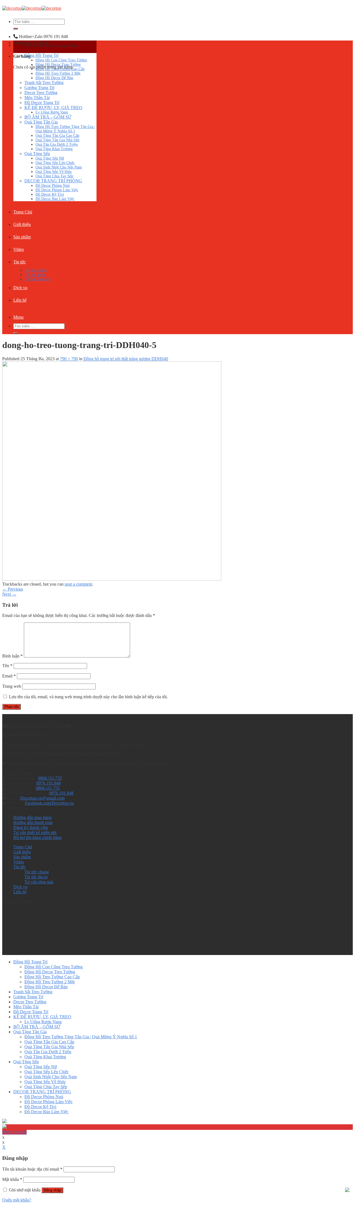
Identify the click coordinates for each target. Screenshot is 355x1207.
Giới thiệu (22, 224)
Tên (7, 665)
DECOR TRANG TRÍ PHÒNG (53, 180)
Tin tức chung (35, 270)
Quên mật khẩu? (16, 1200)
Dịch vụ (20, 287)
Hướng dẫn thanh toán (33, 822)
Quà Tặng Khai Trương (54, 149)
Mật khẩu (12, 1179)
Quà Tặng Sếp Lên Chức (55, 163)
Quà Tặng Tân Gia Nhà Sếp (57, 140)
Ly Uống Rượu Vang (52, 112)
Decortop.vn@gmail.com (42, 798)
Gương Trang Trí (39, 87)
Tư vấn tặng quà (37, 279)
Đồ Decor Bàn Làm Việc (55, 199)
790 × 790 (69, 358)
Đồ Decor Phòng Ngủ (53, 185)
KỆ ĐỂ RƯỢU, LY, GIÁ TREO (53, 107)
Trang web (11, 686)
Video (18, 249)
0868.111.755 (50, 778)
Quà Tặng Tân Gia (41, 122)
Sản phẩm (22, 237)
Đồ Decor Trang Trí (41, 102)
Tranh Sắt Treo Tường (44, 82)
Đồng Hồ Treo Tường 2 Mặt (58, 73)
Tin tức (19, 261)
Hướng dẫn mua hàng (32, 817)
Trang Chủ (22, 212)
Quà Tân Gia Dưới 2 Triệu (57, 144)
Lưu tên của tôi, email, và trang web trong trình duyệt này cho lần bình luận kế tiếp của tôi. (88, 696)
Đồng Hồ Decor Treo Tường (58, 64)
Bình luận (12, 656)
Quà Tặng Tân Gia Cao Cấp (57, 135)
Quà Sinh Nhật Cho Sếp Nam (59, 167)
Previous (12, 589)
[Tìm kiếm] (15, 28)
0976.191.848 (48, 783)
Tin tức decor (35, 275)
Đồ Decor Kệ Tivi (50, 194)
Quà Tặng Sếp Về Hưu (54, 172)
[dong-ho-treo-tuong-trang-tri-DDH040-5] (111, 579)
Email (9, 676)
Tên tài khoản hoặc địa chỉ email (32, 1169)
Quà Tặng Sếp (37, 153)
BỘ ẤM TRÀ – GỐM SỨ (47, 117)
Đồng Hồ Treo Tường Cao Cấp (60, 69)
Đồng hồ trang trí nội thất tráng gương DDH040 (125, 358)
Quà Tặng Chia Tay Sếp (54, 176)
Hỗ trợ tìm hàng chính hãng (37, 837)
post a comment (78, 584)
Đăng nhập (52, 1190)
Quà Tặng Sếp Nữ (50, 158)
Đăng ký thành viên (30, 827)
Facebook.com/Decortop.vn (49, 803)
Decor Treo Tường (40, 92)
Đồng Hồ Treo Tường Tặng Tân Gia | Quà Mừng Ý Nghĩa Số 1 (65, 129)
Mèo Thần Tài (37, 97)
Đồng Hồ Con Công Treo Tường (61, 60)
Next (9, 594)
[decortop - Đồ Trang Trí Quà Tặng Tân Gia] (31, 8)
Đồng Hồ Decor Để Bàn (54, 78)
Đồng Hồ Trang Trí (41, 55)
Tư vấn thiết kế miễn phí (34, 832)
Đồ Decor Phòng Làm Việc (57, 190)
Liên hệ (20, 300)
